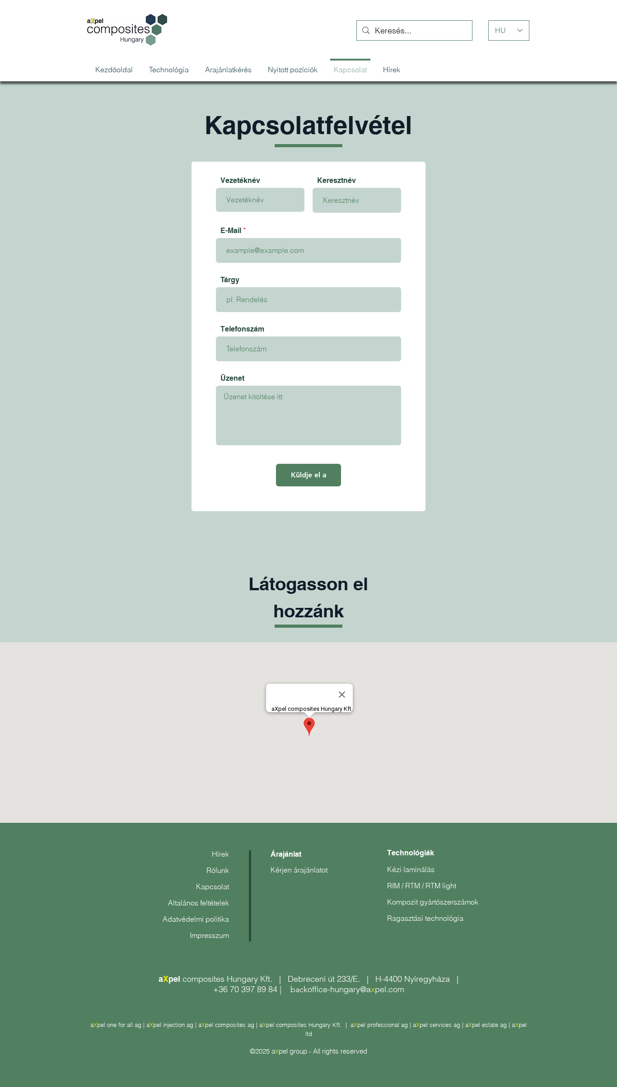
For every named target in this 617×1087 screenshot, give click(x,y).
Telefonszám (242, 329)
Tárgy (229, 280)
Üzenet (232, 378)
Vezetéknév (240, 180)
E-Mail (230, 230)
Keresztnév (336, 180)
